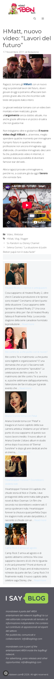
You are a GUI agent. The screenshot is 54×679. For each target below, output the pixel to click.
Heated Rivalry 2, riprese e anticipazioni (26, 287)
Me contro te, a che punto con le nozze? (26, 351)
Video (10, 234)
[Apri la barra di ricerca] (35, 18)
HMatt (10, 238)
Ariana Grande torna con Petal (21, 415)
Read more (28, 324)
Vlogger (24, 238)
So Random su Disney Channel (23, 243)
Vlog (17, 238)
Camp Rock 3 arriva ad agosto (21, 547)
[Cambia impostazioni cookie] (6, 673)
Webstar (18, 234)
